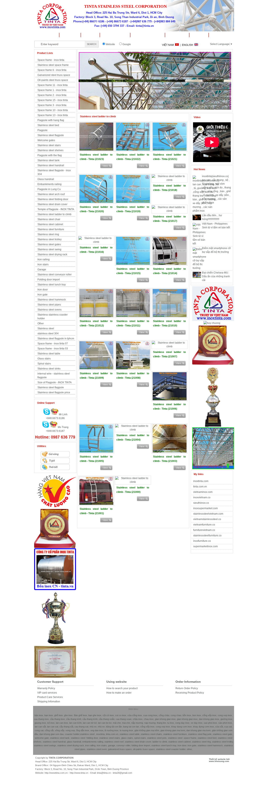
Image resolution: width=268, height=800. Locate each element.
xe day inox (196, 723)
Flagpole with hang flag (50, 120)
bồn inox (187, 715)
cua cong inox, (150, 715)
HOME (46, 35)
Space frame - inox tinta (50, 60)
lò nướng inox (111, 730)
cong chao (176, 715)
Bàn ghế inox (80, 715)
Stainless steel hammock (51, 299)
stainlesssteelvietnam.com (208, 513)
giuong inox (40, 723)
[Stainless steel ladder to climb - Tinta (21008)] (133, 368)
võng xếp (59, 730)
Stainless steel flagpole (50, 135)
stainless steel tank (60, 738)
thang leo (161, 723)
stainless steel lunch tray (163, 745)
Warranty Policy (46, 688)
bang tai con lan (131, 726)
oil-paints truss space (144, 749)
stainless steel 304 (48, 333)
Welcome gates (46, 140)
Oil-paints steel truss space (52, 80)
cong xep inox (225, 715)
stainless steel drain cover (138, 741)
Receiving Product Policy (189, 692)
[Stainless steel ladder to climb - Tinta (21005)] (96, 452)
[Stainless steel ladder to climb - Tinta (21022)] (133, 150)
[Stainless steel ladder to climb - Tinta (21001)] (96, 504)
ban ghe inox (94, 715)
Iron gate (42, 294)
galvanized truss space (120, 749)
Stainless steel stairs (49, 145)
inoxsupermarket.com (205, 508)
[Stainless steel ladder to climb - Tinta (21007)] (169, 346)
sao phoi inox (210, 723)
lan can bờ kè (90, 723)
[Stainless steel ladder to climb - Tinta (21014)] (169, 264)
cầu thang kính (73, 719)
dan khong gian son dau (51, 734)
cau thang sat (81, 726)
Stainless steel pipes (49, 304)
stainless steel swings (45, 745)
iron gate (192, 745)
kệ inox (51, 723)
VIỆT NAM (168, 44)
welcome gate (42, 738)
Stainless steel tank (48, 160)
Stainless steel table (48, 353)
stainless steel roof (114, 741)
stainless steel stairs (109, 738)
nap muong (150, 723)
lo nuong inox (126, 730)
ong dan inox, (97, 730)
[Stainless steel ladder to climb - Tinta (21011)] (133, 316)
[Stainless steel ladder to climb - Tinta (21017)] (169, 211)
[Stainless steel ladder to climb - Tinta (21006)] (169, 399)
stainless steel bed (207, 738)
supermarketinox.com (205, 546)
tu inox (170, 723)
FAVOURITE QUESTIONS (147, 35)
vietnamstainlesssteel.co (207, 519)
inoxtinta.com (200, 481)
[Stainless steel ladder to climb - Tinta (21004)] (133, 429)
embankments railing (92, 741)
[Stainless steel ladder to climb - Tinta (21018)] (169, 180)
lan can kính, (76, 723)
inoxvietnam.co (201, 497)
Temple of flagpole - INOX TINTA (55, 209)
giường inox (226, 719)
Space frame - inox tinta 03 (52, 348)
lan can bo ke (105, 723)
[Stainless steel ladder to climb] (106, 167)
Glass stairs (44, 358)
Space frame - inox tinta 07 (52, 343)
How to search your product (122, 688)
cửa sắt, (219, 726)
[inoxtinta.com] (213, 320)
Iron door (42, 289)
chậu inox (138, 719)
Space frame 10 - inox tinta (52, 110)
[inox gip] (55, 589)
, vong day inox (181, 723)
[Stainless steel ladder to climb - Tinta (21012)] (96, 316)
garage (111, 745)
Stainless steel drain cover (52, 204)
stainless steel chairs (151, 734)
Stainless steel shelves (50, 150)
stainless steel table (129, 734)
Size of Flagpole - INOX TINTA (54, 382)
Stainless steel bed (48, 125)
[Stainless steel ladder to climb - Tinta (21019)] (133, 202)
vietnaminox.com (203, 492)
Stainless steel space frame (53, 65)
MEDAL (90, 35)
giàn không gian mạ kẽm (146, 730)
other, (189, 749)
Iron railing (43, 259)
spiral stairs (140, 738)
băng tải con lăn (114, 726)
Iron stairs (43, 264)
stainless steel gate (222, 734)
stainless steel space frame (182, 738)
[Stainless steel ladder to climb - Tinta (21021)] (169, 150)
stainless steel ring (201, 741)
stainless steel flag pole (199, 734)
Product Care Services (50, 697)
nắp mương (137, 723)
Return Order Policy (186, 688)
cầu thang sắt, (66, 726)
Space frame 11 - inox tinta (52, 85)
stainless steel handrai (54, 741)
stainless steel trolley (222, 741)
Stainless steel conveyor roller (54, 274)
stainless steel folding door (84, 738)
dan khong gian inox (209, 719)
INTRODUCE (69, 35)
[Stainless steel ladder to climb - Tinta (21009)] (96, 368)
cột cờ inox (108, 715)
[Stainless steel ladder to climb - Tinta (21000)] (133, 482)
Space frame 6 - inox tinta (51, 70)
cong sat (39, 730)
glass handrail (74, 741)
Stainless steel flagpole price (53, 392)
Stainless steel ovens (49, 309)
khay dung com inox (181, 726)
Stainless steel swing (49, 249)
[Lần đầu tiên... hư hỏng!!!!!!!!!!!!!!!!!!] (197, 219)
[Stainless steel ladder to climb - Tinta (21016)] (96, 241)
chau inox (148, 719)
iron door (182, 745)
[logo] (55, 507)
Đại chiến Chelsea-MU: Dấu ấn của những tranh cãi (216, 276)
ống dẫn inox (82, 730)
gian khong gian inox (165, 719)
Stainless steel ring (48, 234)
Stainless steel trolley (49, 239)
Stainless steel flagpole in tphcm (55, 338)
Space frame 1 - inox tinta (51, 90)
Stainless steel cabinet (50, 224)
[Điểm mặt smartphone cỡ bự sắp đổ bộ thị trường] (199, 268)
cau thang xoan (123, 719)
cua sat (228, 726)
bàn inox (39, 715)
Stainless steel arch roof (51, 194)
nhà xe (93, 726)
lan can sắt (40, 726)
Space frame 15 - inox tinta (52, 100)
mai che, (126, 723)
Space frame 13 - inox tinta (52, 115)
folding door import (140, 745)
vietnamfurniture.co (204, 524)
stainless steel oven (97, 749)
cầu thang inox (57, 719)
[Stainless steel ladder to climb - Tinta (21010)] (169, 316)
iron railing (90, 745)
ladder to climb (159, 741)
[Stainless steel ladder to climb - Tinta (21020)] (96, 202)
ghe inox (68, 715)
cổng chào (164, 715)
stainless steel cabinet (179, 741)
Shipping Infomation (48, 701)
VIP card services (47, 692)
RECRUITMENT (177, 35)
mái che (116, 723)
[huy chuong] (55, 547)
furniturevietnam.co (204, 530)
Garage (41, 269)
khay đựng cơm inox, (204, 726)
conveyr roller (123, 745)
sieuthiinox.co (201, 502)
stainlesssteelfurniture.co (207, 535)
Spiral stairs (44, 363)
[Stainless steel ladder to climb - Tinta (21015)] (133, 264)
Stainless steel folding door (52, 199)
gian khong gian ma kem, (173, 730)
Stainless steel (45, 328)
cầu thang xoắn (107, 719)
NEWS (198, 35)
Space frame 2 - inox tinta (51, 95)
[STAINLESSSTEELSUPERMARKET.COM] (213, 468)
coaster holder (72, 734)
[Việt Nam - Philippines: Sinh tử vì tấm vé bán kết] (199, 243)
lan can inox (61, 723)
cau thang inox (41, 719)
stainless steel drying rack (70, 745)
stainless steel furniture (175, 734)
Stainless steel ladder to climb (54, 214)
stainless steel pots (157, 738)
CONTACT (221, 35)
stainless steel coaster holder (171, 749)
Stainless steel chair (48, 219)
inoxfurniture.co (202, 540)
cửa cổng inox (134, 715)
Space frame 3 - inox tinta (51, 105)
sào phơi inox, (225, 723)
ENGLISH (188, 44)
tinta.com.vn (200, 486)
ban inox (48, 715)
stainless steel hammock (210, 745)
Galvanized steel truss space (53, 75)
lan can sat (52, 726)
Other (40, 323)
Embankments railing (49, 184)
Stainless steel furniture (50, 229)
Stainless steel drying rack (52, 254)
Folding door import (48, 279)
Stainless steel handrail (50, 165)
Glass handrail (45, 179)
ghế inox (58, 715)
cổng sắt (49, 730)
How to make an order (118, 692)
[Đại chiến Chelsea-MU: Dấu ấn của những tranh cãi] (197, 277)
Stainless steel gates (49, 244)
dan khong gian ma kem (198, 730)
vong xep (70, 730)
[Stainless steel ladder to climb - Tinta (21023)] (96, 150)
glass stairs (127, 738)
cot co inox (120, 715)
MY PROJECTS (115, 35)
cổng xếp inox (209, 715)
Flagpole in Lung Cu (49, 189)
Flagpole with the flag (49, 155)
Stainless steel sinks (49, 368)
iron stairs (101, 745)
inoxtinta (100, 734)
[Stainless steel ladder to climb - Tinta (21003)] (169, 452)
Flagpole (42, 130)
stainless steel (87, 734)
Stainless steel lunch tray (51, 284)
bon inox (196, 715)
